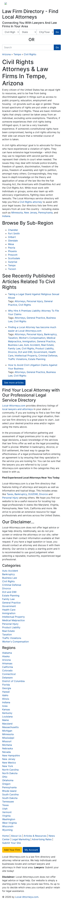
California (7, 666)
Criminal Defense (47, 355)
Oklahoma (7, 780)
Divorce (12, 352)
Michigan (7, 730)
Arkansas (7, 663)
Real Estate (47, 344)
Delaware (7, 677)
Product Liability (44, 348)
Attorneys (20, 301)
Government (40, 352)
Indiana (6, 216)
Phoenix (12, 251)
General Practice (36, 317)
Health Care (8, 609)
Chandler (13, 229)
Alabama (7, 652)
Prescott (12, 254)
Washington (8, 819)
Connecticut (9, 674)
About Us (16, 835)
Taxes (10, 494)
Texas (5, 805)
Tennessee (8, 801)
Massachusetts (10, 727)
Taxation (13, 337)
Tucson (12, 268)
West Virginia (9, 822)
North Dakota (9, 773)
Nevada (6, 751)
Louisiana (7, 716)
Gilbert (12, 237)
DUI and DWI (25, 352)
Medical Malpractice (13, 620)
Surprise (12, 261)
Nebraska (7, 748)
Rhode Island (9, 790)
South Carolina (10, 794)
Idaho (5, 695)
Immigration (29, 341)
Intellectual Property (26, 355)
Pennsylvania (45, 212)
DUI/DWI (33, 494)
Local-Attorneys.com (13, 405)
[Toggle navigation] (54, 4)
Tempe (17, 54)
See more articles (14, 382)
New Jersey (30, 212)
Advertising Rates (42, 839)
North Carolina (10, 769)
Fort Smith (14, 233)
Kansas (6, 709)
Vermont (7, 812)
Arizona (6, 54)
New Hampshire (11, 755)
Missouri (6, 741)
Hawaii (6, 691)
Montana (7, 744)
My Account (31, 849)
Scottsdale (14, 258)
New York (7, 766)
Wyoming (7, 829)
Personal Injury (35, 301)
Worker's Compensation (32, 337)
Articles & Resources (35, 835)
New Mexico (9, 762)
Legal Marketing (21, 839)
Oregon (6, 783)
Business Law (15, 344)
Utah (4, 808)
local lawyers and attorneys (17, 409)
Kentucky (7, 713)
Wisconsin (7, 826)
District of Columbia (13, 681)
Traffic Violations (17, 359)
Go (57, 32)
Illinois (5, 698)
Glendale (13, 240)
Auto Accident (32, 344)
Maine (5, 720)
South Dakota (9, 798)
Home (5, 835)
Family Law (14, 348)
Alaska (6, 656)
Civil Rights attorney (30, 201)
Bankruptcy (50, 334)
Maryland (7, 723)
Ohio (4, 776)
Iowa (4, 705)
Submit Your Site (11, 842)
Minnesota (17, 212)
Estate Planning (36, 359)
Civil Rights (30, 54)
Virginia (6, 815)
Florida (6, 684)
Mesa (11, 244)
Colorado (7, 670)
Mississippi (8, 737)
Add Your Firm (12, 849)
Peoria (11, 247)
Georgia (6, 688)
